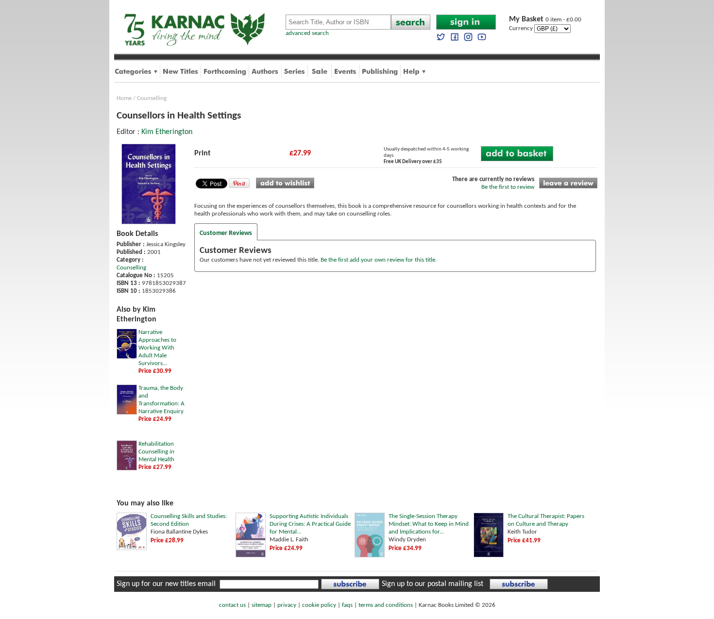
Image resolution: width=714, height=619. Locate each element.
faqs (347, 605)
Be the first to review (507, 187)
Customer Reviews (226, 233)
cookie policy (319, 605)
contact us (232, 605)
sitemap (262, 605)
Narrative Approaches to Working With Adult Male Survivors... (157, 348)
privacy (286, 605)
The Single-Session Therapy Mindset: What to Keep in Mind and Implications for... (429, 524)
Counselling (152, 98)
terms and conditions (385, 605)
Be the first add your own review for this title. (379, 260)
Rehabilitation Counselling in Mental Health (156, 452)
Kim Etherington (166, 132)
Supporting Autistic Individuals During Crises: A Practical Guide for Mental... (310, 524)
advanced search (307, 33)
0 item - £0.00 (545, 20)
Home (124, 98)
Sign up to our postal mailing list (432, 584)
